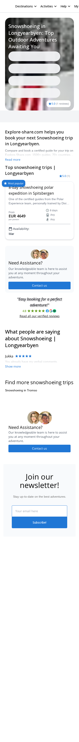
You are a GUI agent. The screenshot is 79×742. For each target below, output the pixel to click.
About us (9, 577)
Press (7, 596)
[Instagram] (16, 646)
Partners (9, 586)
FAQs (43, 595)
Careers (8, 605)
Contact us (39, 285)
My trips (45, 576)
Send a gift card (13, 614)
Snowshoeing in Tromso (21, 390)
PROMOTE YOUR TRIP (23, 668)
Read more (12, 160)
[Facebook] (6, 646)
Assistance (40, 116)
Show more (13, 366)
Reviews (23, 116)
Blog (6, 636)
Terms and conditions (54, 604)
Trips (10, 116)
